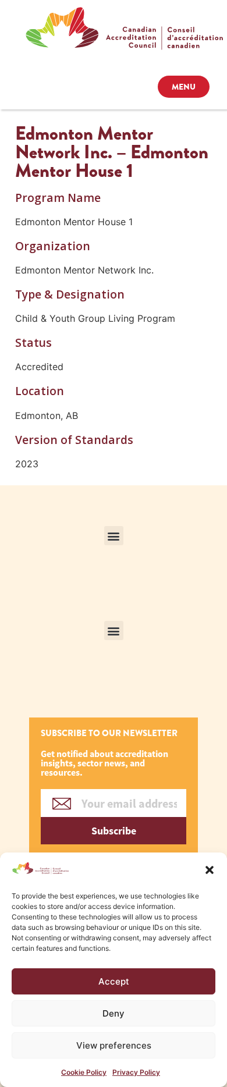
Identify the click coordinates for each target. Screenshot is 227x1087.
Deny (113, 1013)
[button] (209, 870)
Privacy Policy (136, 1072)
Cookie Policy (84, 1072)
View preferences (113, 1045)
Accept (113, 981)
